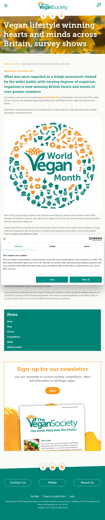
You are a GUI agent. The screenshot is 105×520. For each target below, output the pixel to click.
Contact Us (18, 482)
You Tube (52, 467)
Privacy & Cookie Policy (54, 496)
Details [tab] (52, 246)
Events (10, 332)
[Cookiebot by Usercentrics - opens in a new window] (91, 239)
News (12, 64)
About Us (87, 482)
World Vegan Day (51, 97)
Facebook (43, 467)
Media (10, 342)
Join (52, 16)
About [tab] (87, 246)
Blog (9, 326)
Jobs (72, 496)
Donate (43, 16)
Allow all (86, 279)
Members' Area (61, 16)
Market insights (14, 347)
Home (6, 64)
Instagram (62, 467)
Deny (52, 279)
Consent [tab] (18, 246)
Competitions (13, 337)
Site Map (35, 496)
